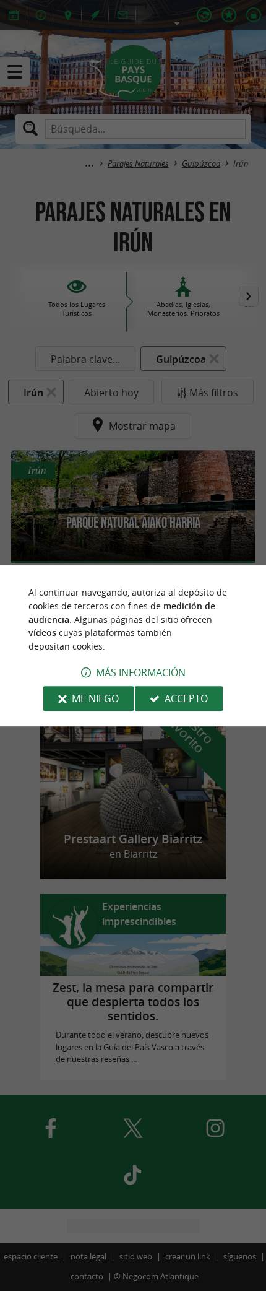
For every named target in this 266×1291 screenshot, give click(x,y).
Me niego (95, 698)
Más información (141, 672)
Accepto (186, 698)
